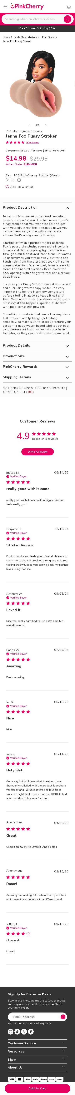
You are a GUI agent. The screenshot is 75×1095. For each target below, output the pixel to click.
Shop (12, 1060)
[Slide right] (46, 125)
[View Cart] (67, 7)
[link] (22, 142)
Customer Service (22, 1043)
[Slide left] (29, 125)
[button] (37, 207)
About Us (15, 1068)
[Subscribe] (63, 1017)
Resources (16, 1052)
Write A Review (38, 452)
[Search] (67, 19)
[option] (37, 28)
